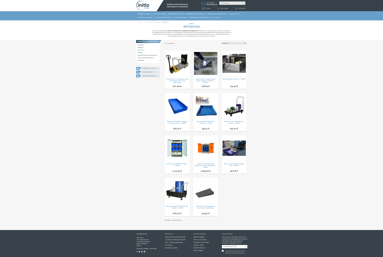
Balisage (140, 47)
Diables (140, 52)
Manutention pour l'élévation (147, 55)
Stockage (141, 60)
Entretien (141, 45)
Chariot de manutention (146, 57)
